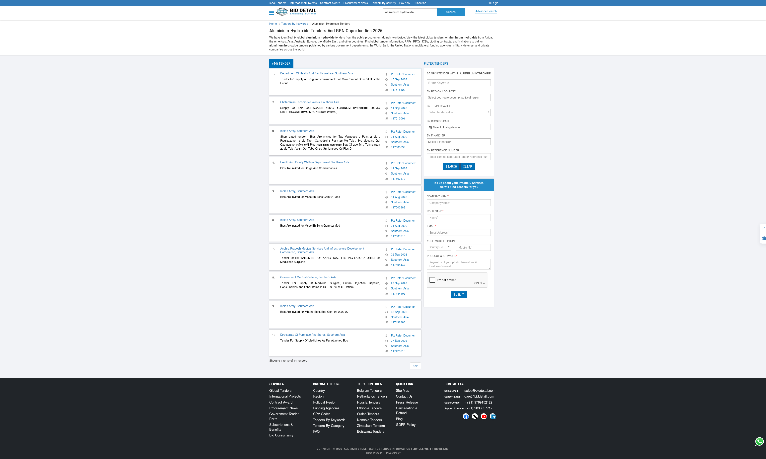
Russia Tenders (368, 402)
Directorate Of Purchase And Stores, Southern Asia (312, 335)
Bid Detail (441, 449)
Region (318, 396)
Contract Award (330, 3)
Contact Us (404, 396)
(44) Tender (281, 63)
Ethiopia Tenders (369, 407)
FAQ (316, 431)
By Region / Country (441, 91)
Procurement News (356, 3)
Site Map (402, 390)
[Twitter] (475, 416)
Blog (399, 418)
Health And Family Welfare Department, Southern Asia (314, 162)
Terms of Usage (374, 452)
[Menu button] (272, 12)
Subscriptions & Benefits (281, 427)
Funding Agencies (326, 407)
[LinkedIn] (493, 416)
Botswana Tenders (370, 431)
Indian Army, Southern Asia (297, 131)
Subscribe (420, 3)
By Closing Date (438, 121)
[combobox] (459, 97)
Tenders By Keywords (329, 419)
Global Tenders (277, 3)
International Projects (303, 3)
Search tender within (459, 73)
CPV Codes (322, 413)
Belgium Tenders (369, 390)
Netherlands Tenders (372, 396)
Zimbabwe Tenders (371, 425)
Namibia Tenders (369, 419)
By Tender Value (439, 106)
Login (495, 3)
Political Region (324, 402)
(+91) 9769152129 (478, 402)
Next (415, 366)
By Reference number (443, 150)
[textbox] (460, 97)
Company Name (438, 196)
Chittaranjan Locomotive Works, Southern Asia (309, 102)
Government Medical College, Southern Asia (308, 277)
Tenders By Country (383, 3)
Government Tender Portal (284, 416)
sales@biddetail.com (480, 390)
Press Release (407, 402)
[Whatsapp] (760, 441)
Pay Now (404, 3)
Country (319, 390)
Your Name (435, 211)
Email (431, 226)
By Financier (436, 135)
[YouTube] (484, 416)
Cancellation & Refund (407, 410)
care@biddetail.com (479, 396)
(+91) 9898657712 (478, 407)
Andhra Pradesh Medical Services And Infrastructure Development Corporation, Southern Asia (322, 250)
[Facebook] (466, 416)
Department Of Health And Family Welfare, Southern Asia (316, 73)
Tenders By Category (329, 425)
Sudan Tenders (368, 413)
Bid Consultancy (281, 434)
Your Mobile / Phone (442, 241)
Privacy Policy (393, 452)
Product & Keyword (442, 256)
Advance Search (486, 11)
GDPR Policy (406, 424)
